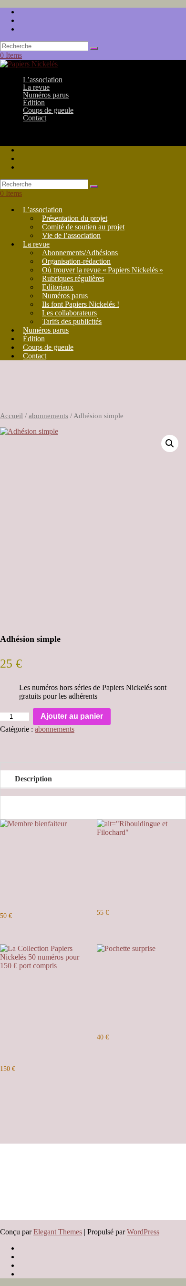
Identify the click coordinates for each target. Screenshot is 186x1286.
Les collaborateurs (69, 313)
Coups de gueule (48, 347)
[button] (169, 443)
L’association (42, 209)
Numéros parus (65, 296)
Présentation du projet (74, 218)
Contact (34, 118)
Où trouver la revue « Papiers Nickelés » (102, 270)
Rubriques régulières (73, 278)
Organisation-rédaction (76, 261)
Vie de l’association (71, 235)
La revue (36, 244)
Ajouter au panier (72, 716)
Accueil (11, 416)
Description (33, 779)
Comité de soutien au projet (83, 227)
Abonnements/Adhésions (80, 253)
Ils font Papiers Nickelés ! (80, 304)
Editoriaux (57, 287)
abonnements (48, 416)
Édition (34, 339)
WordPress (143, 1232)
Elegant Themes (57, 1232)
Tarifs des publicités (72, 321)
